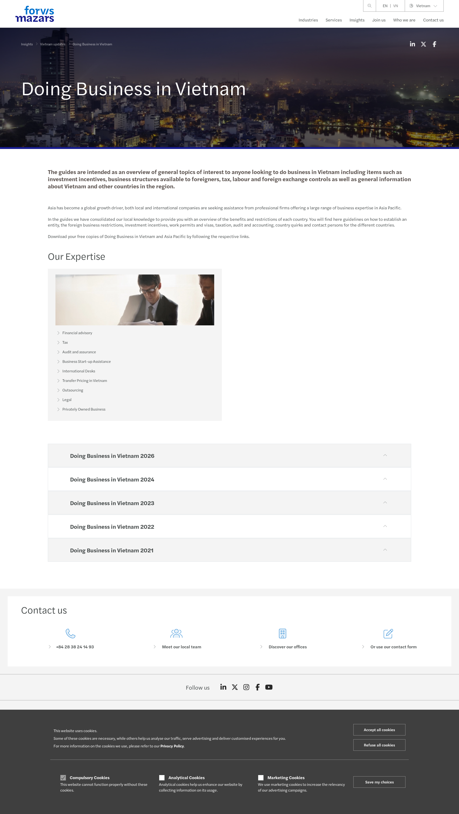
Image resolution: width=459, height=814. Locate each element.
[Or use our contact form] (389, 639)
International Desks (78, 371)
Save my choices (379, 782)
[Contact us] (70, 639)
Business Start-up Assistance (86, 361)
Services (334, 20)
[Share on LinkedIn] (412, 44)
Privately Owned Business (83, 409)
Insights (357, 20)
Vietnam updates (52, 44)
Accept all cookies (379, 729)
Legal (66, 399)
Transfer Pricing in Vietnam (84, 380)
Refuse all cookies (379, 745)
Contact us (433, 20)
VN (395, 5)
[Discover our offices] (283, 639)
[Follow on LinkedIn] (223, 687)
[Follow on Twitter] (235, 687)
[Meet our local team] (177, 639)
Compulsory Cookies (89, 777)
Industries (308, 20)
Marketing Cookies (286, 777)
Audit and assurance (79, 351)
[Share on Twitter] (423, 44)
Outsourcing (72, 390)
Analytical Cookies (187, 777)
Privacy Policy (172, 746)
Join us (379, 20)
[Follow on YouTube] (269, 687)
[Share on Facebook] (434, 44)
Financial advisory (77, 332)
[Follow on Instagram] (246, 687)
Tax (65, 342)
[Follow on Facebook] (257, 687)
